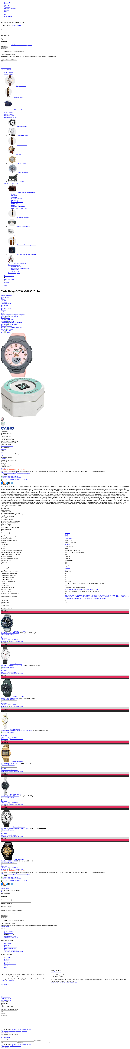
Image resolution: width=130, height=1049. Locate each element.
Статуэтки (22, 181)
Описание (4, 321)
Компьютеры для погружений (20, 268)
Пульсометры (15, 269)
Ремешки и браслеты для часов (26, 245)
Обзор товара (5, 316)
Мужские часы (8, 72)
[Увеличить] (17, 376)
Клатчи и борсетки (17, 202)
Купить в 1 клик (6, 639)
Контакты (7, 4)
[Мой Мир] (7, 483)
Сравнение (14, 639)
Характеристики (6, 322)
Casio (2, 452)
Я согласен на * (17, 1029)
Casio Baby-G (5, 458)
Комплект (4, 319)
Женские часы (8, 74)
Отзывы (6, 10)
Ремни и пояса (15, 205)
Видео (3, 332)
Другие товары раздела (23, 473)
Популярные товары (10, 947)
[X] (9, 483)
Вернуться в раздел (6, 314)
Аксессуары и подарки (19, 109)
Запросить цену (16, 1046)
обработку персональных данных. (21, 45)
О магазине (7, 2)
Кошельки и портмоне (18, 206)
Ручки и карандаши (23, 217)
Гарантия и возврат (10, 8)
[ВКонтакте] (2, 483)
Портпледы (14, 200)
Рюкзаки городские (17, 198)
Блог (5, 11)
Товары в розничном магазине (13, 951)
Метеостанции (21, 163)
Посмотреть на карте (7, 980)
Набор (3, 318)
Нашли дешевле (16, 477)
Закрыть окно (5, 58)
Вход (5, 14)
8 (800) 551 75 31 (6, 998)
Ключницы (14, 203)
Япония (3, 468)
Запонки (16, 236)
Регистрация (8, 16)
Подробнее (4, 638)
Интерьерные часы (18, 97)
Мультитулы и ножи (20, 263)
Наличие (3, 329)
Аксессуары (4, 324)
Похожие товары (6, 327)
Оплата (6, 5)
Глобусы (18, 154)
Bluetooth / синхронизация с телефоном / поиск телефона (82, 589)
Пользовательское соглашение (68, 982)
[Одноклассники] (4, 483)
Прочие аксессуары (14, 273)
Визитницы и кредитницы (19, 208)
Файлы (3, 330)
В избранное (4, 641)
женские (3, 449)
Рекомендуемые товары (11, 950)
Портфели (14, 195)
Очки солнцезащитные (23, 226)
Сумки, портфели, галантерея (26, 192)
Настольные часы (22, 135)
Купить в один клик (20, 1031)
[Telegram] (12, 483)
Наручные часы (21, 86)
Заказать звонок (16, 25)
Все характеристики (7, 446)
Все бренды (7, 943)
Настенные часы (22, 126)
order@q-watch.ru (56, 972)
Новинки (7, 945)
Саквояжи (14, 197)
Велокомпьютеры (16, 266)
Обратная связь (5, 997)
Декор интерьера (23, 172)
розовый (67, 568)
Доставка (7, 7)
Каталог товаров (6, 68)
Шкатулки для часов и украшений (27, 254)
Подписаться (14, 476)
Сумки (13, 194)
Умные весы (15, 271)
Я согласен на (17, 45)
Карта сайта (54, 982)
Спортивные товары (14, 265)
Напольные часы (22, 145)
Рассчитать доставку (21, 479)
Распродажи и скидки (10, 948)
